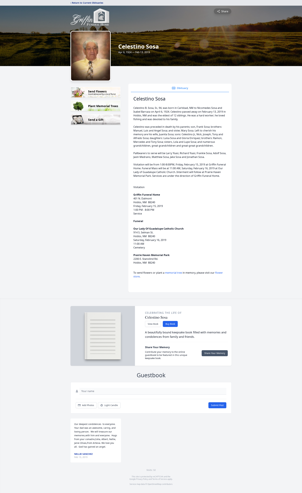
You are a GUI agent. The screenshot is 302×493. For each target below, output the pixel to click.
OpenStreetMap (154, 484)
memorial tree (173, 272)
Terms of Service (159, 479)
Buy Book (170, 323)
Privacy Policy (142, 479)
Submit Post (217, 405)
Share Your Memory (214, 353)
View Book (153, 323)
